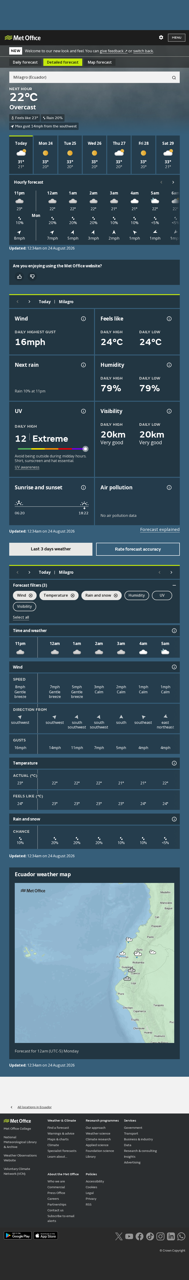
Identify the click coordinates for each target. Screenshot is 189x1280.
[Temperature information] (173, 763)
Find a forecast (58, 1128)
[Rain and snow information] (173, 819)
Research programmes (102, 1121)
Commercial (56, 1187)
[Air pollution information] (168, 487)
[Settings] (161, 37)
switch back (143, 50)
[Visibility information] (168, 411)
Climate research (98, 1139)
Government (133, 1128)
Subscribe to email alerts (60, 1218)
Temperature (53, 596)
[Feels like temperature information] (168, 318)
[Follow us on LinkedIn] (171, 1236)
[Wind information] (173, 666)
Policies (91, 1174)
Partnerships (56, 1204)
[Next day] (29, 301)
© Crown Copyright (172, 1250)
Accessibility (95, 1181)
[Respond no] (32, 276)
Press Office (56, 1193)
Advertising (132, 1162)
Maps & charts (58, 1139)
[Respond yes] (19, 276)
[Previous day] (17, 301)
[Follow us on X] (119, 1236)
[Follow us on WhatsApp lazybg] (181, 1236)
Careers (53, 1199)
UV (162, 595)
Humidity (137, 595)
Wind (19, 596)
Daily (25, 62)
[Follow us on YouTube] (129, 1236)
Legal (90, 1193)
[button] (129, 939)
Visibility (24, 606)
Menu (176, 38)
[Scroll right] (173, 182)
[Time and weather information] (173, 630)
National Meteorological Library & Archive (20, 1142)
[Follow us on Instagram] (160, 1236)
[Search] (172, 77)
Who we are (56, 1181)
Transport (131, 1133)
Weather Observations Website (20, 1158)
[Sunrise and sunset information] (83, 487)
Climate (53, 1145)
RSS (89, 1204)
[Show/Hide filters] (174, 585)
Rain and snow (96, 596)
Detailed (63, 62)
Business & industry (138, 1139)
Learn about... (57, 1157)
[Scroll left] (161, 182)
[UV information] (83, 411)
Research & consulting (140, 1151)
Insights (130, 1157)
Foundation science (100, 1151)
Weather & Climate (61, 1121)
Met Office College (17, 1129)
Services (130, 1121)
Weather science (98, 1133)
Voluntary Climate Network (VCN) (17, 1171)
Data (127, 1145)
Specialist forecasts (62, 1151)
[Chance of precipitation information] (83, 364)
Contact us (55, 1210)
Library (91, 1157)
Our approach (96, 1128)
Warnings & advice (60, 1133)
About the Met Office (63, 1174)
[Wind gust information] (83, 318)
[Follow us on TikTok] (150, 1236)
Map (100, 62)
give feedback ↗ (113, 50)
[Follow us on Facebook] (140, 1236)
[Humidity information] (168, 364)
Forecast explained (160, 529)
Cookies (91, 1187)
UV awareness (27, 467)
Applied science (97, 1145)
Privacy (91, 1199)
